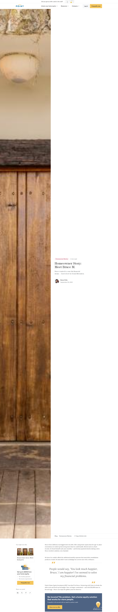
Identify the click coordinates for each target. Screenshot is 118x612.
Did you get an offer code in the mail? (52, 1)
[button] (49, 6)
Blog (56, 536)
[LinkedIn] (17, 592)
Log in (86, 6)
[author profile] (57, 281)
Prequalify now (96, 6)
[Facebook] (26, 592)
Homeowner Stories (62, 259)
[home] (20, 5)
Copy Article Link (81, 536)
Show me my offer (54, 607)
